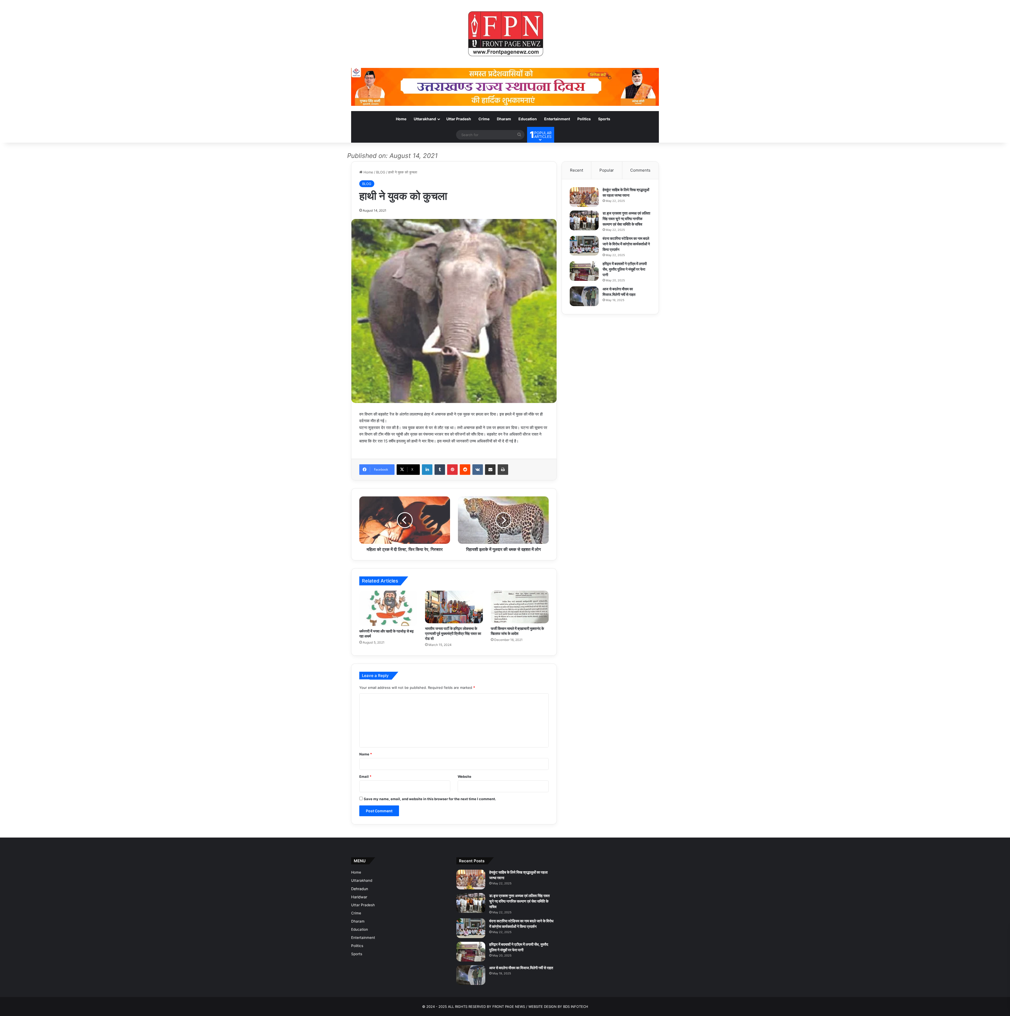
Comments (640, 170)
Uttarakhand (425, 119)
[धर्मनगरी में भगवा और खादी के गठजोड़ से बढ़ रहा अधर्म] (388, 608)
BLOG (380, 172)
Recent (576, 170)
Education (527, 119)
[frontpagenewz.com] (505, 34)
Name (365, 754)
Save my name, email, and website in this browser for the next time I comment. (430, 799)
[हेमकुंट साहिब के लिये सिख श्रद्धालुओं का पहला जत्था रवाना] (584, 197)
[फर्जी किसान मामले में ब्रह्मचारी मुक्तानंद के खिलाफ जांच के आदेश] (520, 607)
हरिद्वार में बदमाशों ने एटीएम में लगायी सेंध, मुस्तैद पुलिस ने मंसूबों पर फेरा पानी (625, 269)
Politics (584, 119)
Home (401, 119)
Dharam (504, 119)
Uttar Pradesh (458, 119)
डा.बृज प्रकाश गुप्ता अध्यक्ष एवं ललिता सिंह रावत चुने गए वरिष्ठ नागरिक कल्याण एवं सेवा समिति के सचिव (626, 218)
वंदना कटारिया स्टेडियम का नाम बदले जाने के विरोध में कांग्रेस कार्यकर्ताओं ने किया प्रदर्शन (626, 244)
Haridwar (359, 897)
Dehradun (359, 888)
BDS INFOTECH (575, 1006)
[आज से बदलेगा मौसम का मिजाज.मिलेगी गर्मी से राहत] (584, 296)
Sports (604, 119)
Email (365, 776)
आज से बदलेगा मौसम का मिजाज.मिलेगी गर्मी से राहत (521, 967)
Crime (483, 119)
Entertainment (557, 119)
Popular (606, 170)
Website (464, 776)
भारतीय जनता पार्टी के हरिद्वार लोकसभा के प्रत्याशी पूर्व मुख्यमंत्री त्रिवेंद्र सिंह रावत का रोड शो (453, 633)
